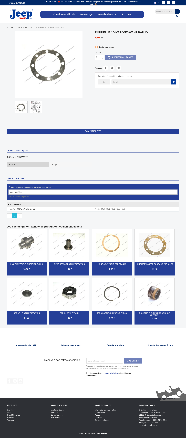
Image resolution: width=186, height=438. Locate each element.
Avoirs (97, 415)
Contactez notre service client (42, 197)
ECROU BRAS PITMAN (69, 313)
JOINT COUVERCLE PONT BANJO (112, 264)
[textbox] (93, 192)
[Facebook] (163, 2)
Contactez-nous (57, 415)
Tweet (112, 68)
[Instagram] (168, 2)
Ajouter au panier (120, 57)
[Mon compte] (171, 18)
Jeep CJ (10, 412)
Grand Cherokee (13, 415)
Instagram (20, 381)
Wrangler (10, 420)
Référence (11, 157)
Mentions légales (57, 410)
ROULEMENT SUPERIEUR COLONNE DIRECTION (154, 314)
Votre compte (103, 405)
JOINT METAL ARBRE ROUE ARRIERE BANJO (154, 264)
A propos (54, 412)
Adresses (98, 417)
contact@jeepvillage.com (149, 425)
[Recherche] (177, 11)
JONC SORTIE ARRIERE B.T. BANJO (112, 313)
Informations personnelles (105, 410)
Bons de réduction (102, 420)
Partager (105, 68)
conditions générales (109, 373)
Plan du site (55, 417)
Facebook (9, 381)
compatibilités (93, 131)
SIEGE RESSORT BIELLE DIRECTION (69, 264)
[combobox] (93, 192)
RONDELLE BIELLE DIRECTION (27, 313)
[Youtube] (173, 2)
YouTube (14, 381)
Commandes (100, 412)
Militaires (10, 417)
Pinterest (118, 68)
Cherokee (10, 410)
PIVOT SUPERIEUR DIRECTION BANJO (26, 264)
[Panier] (175, 17)
